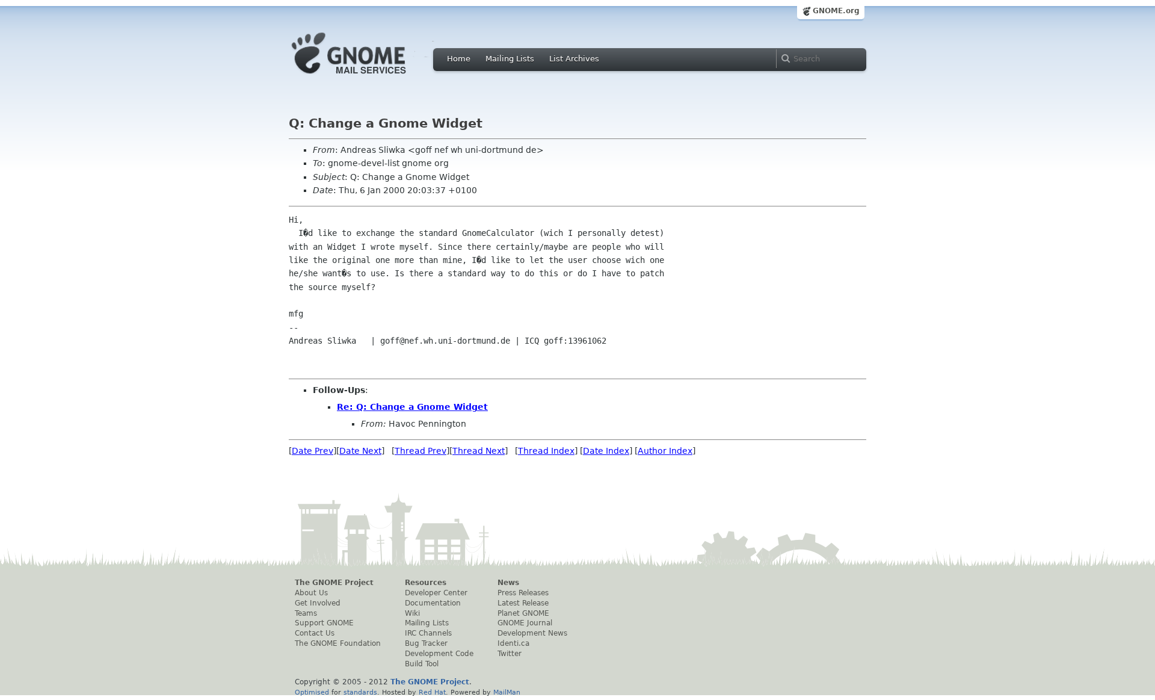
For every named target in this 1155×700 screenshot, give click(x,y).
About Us (311, 593)
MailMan (506, 692)
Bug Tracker (426, 643)
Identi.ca (513, 643)
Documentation (433, 603)
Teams (306, 613)
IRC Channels (428, 633)
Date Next (360, 451)
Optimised (312, 692)
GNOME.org (836, 11)
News (508, 582)
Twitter (509, 653)
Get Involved (317, 603)
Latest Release (523, 603)
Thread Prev (420, 451)
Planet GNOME (523, 613)
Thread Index (546, 451)
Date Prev (312, 451)
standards (360, 692)
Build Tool (422, 664)
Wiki (412, 613)
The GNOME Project (334, 582)
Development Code (439, 653)
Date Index (606, 451)
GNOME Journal (524, 623)
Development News (532, 633)
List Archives (574, 58)
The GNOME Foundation (338, 643)
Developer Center (436, 593)
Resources (425, 582)
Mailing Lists (509, 58)
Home (458, 58)
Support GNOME (324, 623)
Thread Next (478, 451)
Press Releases (523, 593)
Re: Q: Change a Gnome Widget (412, 407)
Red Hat (432, 692)
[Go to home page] (367, 77)
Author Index (665, 451)
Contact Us (314, 633)
